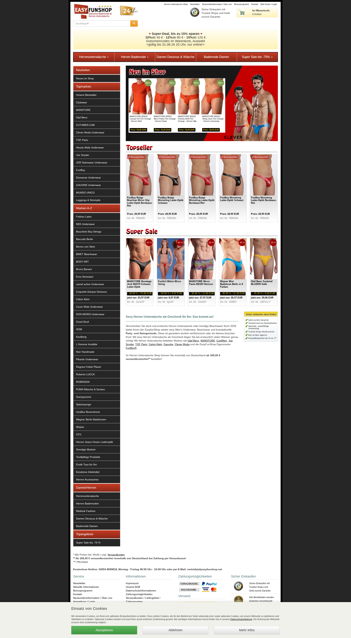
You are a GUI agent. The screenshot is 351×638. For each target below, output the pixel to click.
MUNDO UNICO (85, 192)
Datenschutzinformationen (141, 590)
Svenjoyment (83, 396)
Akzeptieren (104, 630)
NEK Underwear (85, 224)
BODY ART (82, 261)
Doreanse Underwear (88, 177)
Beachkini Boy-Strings (88, 231)
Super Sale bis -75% (256, 57)
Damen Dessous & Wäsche (175, 57)
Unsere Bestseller (86, 94)
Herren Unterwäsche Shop (176, 4)
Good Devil (82, 321)
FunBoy (80, 170)
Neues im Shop (85, 78)
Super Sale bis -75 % (88, 542)
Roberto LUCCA (85, 374)
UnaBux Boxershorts (88, 411)
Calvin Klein (83, 299)
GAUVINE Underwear (88, 185)
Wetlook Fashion (85, 511)
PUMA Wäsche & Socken (90, 389)
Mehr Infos (247, 630)
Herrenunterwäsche (93, 57)
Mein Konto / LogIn (269, 4)
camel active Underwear (90, 284)
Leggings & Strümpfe (88, 200)
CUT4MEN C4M (85, 124)
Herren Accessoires (87, 479)
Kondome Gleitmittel (87, 472)
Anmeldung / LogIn (84, 601)
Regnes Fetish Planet (88, 366)
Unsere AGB (133, 586)
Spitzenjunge (83, 404)
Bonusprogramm (241, 4)
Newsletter (195, 4)
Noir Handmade (85, 351)
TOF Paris (82, 140)
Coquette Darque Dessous (91, 291)
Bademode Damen (216, 57)
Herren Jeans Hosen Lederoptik (94, 441)
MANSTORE (83, 109)
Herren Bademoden (87, 503)
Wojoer (80, 426)
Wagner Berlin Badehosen (91, 419)
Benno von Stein (85, 246)
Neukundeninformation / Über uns (217, 4)
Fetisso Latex (84, 216)
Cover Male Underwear (89, 306)
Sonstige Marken (86, 449)
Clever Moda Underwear (90, 132)
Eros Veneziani (84, 276)
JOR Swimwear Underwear (91, 162)
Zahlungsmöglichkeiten (139, 594)
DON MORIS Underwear (90, 314)
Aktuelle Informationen (86, 586)
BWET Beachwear (86, 254)
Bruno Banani (84, 269)
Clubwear (81, 102)
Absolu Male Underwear (90, 147)
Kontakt (254, 4)
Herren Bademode (134, 57)
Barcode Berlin (84, 239)
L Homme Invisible (86, 344)
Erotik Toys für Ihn (86, 464)
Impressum (132, 583)
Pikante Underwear (87, 359)
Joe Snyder (82, 155)
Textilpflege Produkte (88, 457)
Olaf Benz (81, 117)
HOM (79, 329)
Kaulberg (81, 336)
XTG (78, 434)
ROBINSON (83, 381)
